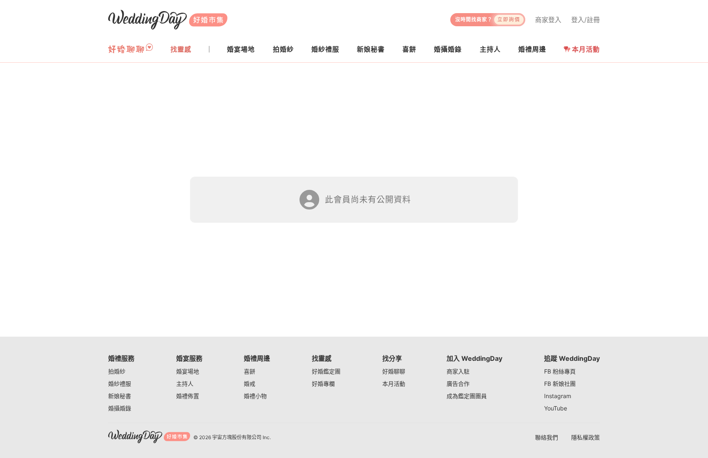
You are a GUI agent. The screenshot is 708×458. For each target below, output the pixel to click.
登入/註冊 (585, 19)
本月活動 (586, 49)
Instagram (557, 395)
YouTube (555, 408)
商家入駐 (458, 371)
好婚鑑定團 (326, 371)
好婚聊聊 (393, 371)
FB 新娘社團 (560, 383)
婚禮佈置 (187, 395)
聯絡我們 (546, 437)
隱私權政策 (585, 437)
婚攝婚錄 (119, 408)
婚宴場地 (187, 371)
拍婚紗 (116, 371)
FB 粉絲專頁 (560, 371)
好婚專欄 (323, 383)
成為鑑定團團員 (467, 395)
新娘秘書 (119, 395)
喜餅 (249, 371)
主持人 (184, 383)
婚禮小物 (255, 395)
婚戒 (249, 383)
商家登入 (548, 19)
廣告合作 (458, 383)
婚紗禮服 (119, 383)
